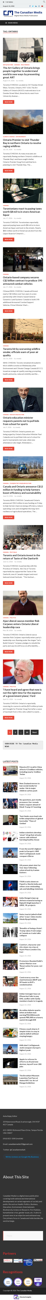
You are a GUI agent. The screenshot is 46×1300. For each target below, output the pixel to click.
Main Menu (13, 23)
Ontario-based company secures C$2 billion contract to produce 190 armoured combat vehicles (22, 280)
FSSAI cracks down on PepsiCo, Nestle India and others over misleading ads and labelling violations (31, 885)
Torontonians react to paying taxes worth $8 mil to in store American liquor (22, 211)
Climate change (9, 136)
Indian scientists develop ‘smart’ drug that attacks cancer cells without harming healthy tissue (30, 836)
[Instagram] (39, 6)
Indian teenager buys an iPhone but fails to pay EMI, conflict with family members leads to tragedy (31, 997)
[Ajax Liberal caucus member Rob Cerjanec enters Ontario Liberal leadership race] (23, 604)
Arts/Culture (8, 64)
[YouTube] (42, 6)
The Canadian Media (24, 1290)
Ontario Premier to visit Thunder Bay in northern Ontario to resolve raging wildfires (22, 143)
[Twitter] (32, 6)
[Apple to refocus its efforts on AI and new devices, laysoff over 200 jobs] (10, 1059)
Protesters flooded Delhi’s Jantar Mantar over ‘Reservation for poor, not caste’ (31, 964)
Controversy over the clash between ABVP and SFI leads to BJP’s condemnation (30, 981)
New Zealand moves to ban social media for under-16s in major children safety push (29, 787)
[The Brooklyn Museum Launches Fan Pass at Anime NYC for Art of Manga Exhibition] (10, 1076)
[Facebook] (30, 6)
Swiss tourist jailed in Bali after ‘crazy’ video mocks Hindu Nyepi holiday (30, 916)
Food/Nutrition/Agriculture (20, 483)
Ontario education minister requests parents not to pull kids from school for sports (21, 420)
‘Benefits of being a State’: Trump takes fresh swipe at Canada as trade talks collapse (30, 932)
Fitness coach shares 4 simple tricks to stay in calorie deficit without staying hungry (29, 1032)
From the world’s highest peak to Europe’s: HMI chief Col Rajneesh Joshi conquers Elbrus (30, 852)
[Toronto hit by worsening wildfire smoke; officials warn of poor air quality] (23, 332)
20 (27, 732)
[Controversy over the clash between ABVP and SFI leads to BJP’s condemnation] (10, 978)
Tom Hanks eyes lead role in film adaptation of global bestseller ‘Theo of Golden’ (31, 819)
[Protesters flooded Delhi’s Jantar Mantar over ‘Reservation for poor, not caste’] (10, 961)
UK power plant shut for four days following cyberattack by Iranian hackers (30, 869)
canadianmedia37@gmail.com (20, 1144)
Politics (13, 617)
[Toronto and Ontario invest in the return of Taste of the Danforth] (23, 538)
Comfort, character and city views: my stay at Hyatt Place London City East (30, 948)
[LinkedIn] (36, 6)
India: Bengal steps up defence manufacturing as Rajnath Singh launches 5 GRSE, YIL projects (30, 901)
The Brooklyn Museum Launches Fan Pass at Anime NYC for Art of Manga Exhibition (29, 1079)
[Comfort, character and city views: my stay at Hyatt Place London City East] (10, 945)
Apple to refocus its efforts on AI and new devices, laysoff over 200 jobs (30, 1063)
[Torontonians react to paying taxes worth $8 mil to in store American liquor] (23, 192)
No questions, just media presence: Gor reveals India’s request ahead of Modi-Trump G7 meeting (30, 803)
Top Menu (9, 2)
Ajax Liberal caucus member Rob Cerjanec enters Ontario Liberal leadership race (21, 624)
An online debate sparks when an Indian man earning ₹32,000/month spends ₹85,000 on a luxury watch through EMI (31, 1015)
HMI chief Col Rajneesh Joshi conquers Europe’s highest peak (30, 1047)
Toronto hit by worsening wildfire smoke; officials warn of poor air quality (21, 352)
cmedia (20, 81)
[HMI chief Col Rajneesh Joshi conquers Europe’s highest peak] (10, 1045)
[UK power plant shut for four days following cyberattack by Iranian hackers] (10, 865)
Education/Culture (17, 414)
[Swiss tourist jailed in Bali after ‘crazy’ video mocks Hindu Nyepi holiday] (10, 914)
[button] (44, 2)
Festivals (13, 552)
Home (9, 1235)
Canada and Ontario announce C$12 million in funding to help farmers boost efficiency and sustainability (23, 489)
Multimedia (25, 64)
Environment (21, 136)
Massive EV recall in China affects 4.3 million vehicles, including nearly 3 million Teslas (31, 770)
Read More (9, 102)
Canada (17, 64)
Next (34, 732)
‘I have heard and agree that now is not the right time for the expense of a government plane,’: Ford (22, 692)
